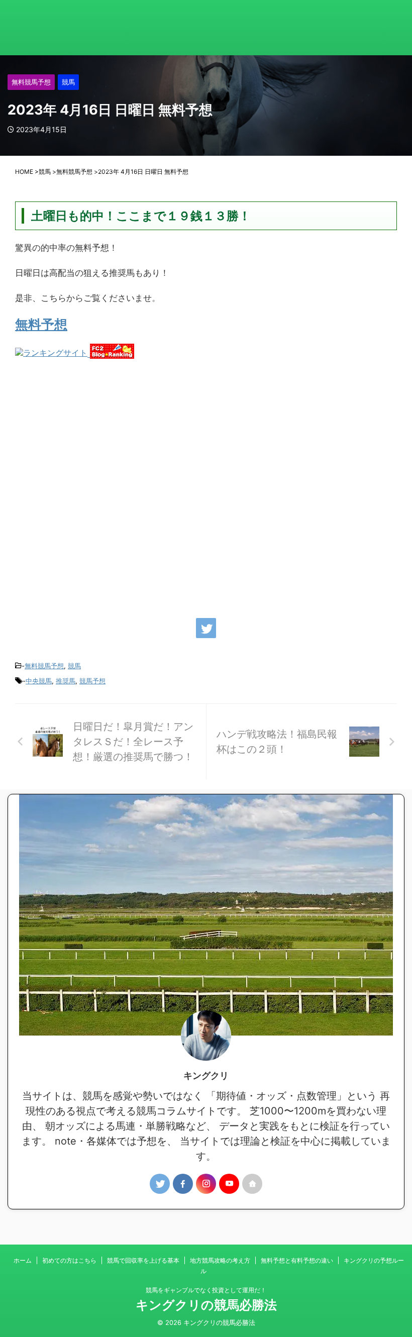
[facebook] (183, 1184)
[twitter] (206, 628)
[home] (252, 1184)
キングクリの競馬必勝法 (206, 1304)
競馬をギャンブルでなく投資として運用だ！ (206, 1290)
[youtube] (229, 1184)
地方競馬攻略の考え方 (220, 1260)
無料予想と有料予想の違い (297, 1260)
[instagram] (206, 1184)
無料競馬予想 (44, 666)
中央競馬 (39, 681)
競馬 (74, 666)
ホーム (23, 1260)
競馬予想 (92, 681)
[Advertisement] (206, 483)
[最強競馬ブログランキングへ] (52, 354)
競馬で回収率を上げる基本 (143, 1260)
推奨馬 (65, 681)
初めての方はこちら (69, 1260)
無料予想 (41, 324)
